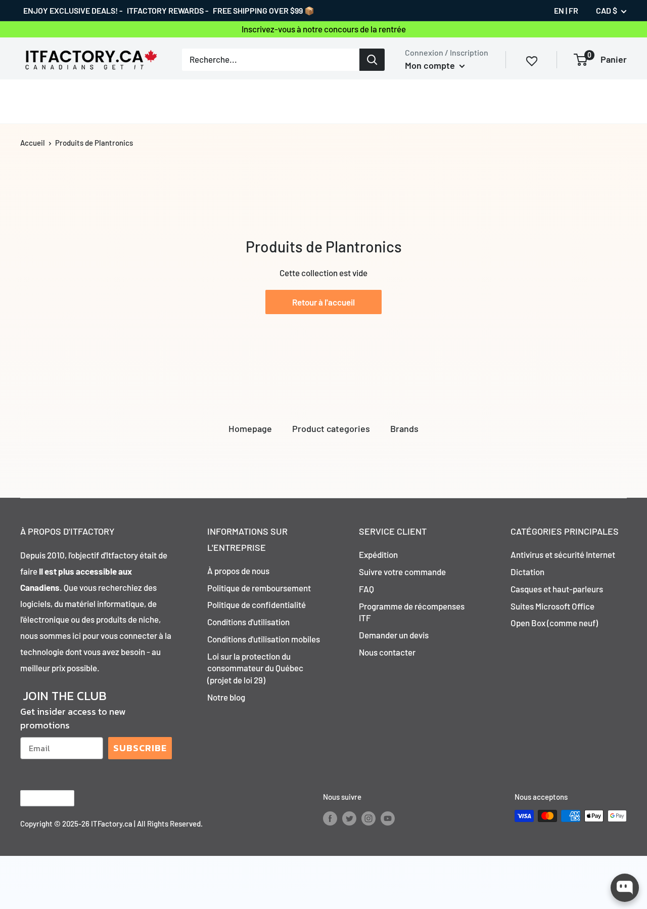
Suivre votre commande (402, 572)
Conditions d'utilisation (248, 622)
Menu (30, 101)
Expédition (378, 554)
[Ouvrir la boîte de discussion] (625, 888)
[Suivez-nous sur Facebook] (330, 817)
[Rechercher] (372, 59)
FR (573, 10)
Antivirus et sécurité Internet (563, 554)
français (39, 798)
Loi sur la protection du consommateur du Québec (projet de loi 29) (255, 668)
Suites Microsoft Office (552, 606)
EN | (560, 10)
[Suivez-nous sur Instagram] (368, 817)
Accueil (32, 142)
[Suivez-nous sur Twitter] (349, 817)
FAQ (366, 589)
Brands (404, 428)
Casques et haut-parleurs (557, 589)
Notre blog (226, 697)
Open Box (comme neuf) (554, 623)
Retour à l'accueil (323, 302)
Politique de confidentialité (256, 604)
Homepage (250, 428)
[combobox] (270, 59)
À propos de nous (238, 571)
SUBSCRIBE (140, 748)
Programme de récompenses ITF (412, 612)
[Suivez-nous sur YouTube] (388, 817)
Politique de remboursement (259, 588)
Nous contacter (387, 652)
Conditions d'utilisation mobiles (263, 639)
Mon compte (431, 65)
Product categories (331, 428)
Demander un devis (394, 635)
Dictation (527, 572)
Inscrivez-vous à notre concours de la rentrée (324, 29)
